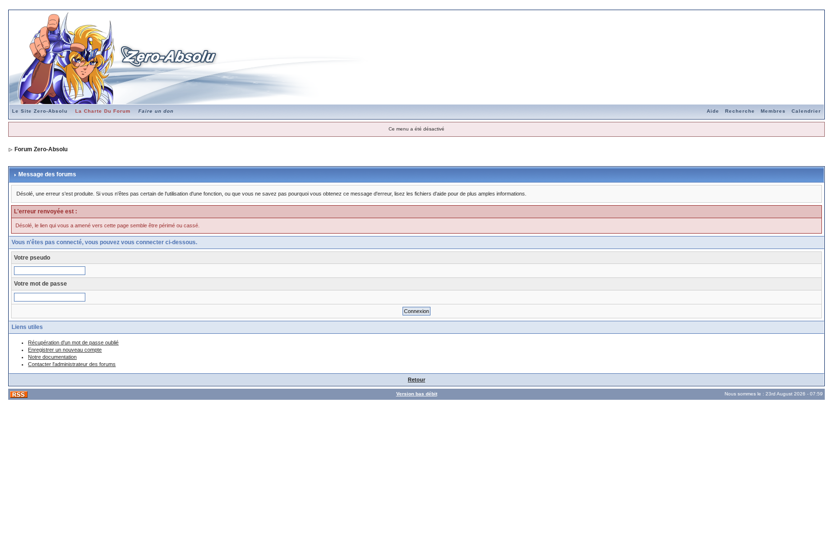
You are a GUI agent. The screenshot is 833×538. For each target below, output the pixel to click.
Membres (773, 111)
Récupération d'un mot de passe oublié (73, 342)
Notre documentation (52, 357)
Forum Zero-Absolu (40, 149)
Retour (416, 379)
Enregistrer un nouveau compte (65, 350)
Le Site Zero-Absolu (39, 111)
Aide (713, 111)
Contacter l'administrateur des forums (72, 364)
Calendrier (806, 111)
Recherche (740, 111)
